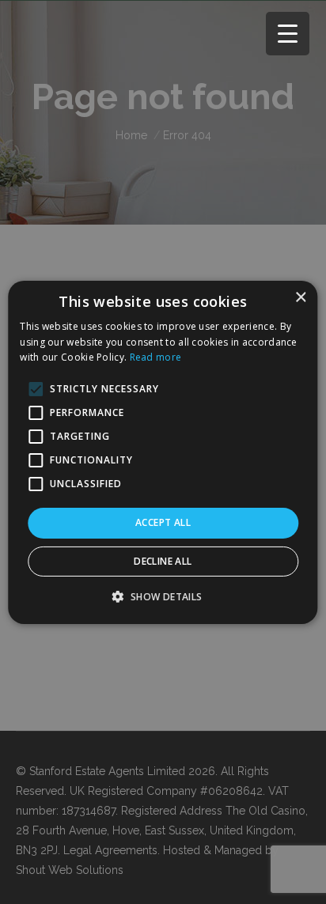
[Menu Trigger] (287, 33)
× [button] (300, 297)
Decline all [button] (162, 561)
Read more (156, 357)
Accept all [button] (163, 522)
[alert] (163, 452)
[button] (162, 596)
